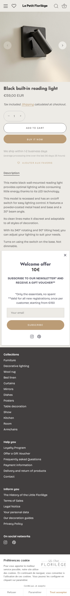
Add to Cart (35, 128)
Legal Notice (12, 506)
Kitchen (9, 418)
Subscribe (35, 325)
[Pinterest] (39, 336)
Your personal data (16, 512)
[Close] (65, 255)
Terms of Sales (13, 500)
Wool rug (10, 371)
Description (12, 173)
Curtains (9, 383)
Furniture (10, 360)
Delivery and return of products (25, 470)
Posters (9, 400)
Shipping (28, 104)
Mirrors (8, 389)
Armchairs (10, 429)
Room (7, 423)
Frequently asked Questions (22, 459)
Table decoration (15, 406)
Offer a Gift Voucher (17, 453)
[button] (7, 45)
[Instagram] (32, 336)
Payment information (18, 465)
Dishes (8, 394)
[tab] (13, 173)
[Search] (56, 7)
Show (7, 412)
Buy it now (35, 139)
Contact (9, 476)
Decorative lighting (16, 366)
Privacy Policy (13, 523)
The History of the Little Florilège (25, 495)
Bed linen (10, 377)
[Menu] (6, 6)
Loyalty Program (15, 447)
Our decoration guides (18, 518)
